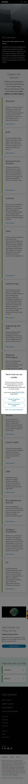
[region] (14, 392)
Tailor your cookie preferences (14, 409)
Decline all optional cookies (14, 405)
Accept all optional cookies (14, 400)
